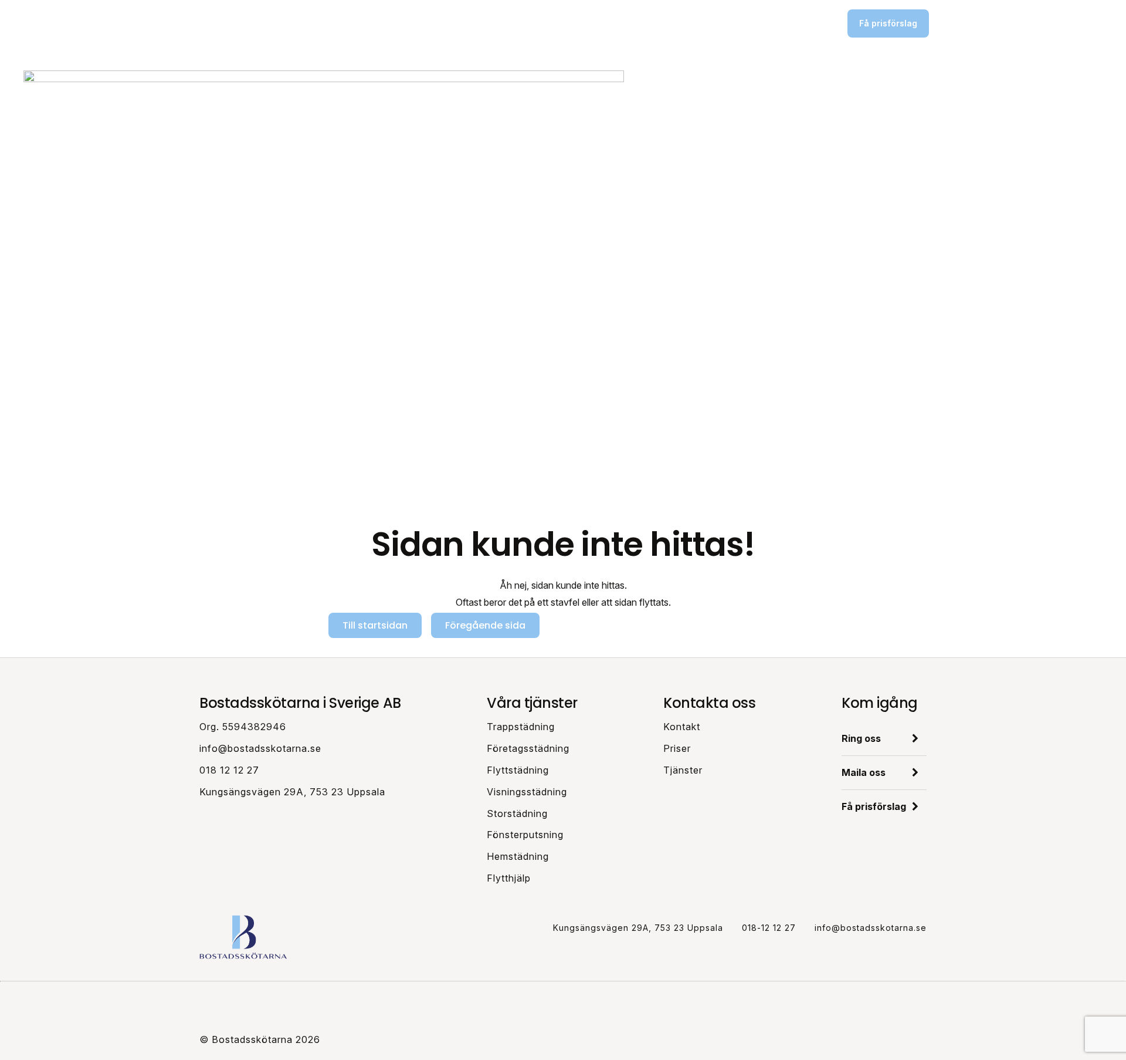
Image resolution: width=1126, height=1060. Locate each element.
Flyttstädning (518, 770)
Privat (501, 23)
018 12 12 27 (229, 770)
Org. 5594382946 (242, 726)
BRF (587, 23)
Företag (546, 23)
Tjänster (683, 770)
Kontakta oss (797, 23)
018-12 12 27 (769, 928)
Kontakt (681, 726)
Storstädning (517, 813)
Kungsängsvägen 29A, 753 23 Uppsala (292, 792)
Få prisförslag (888, 23)
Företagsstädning (528, 748)
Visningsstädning (527, 792)
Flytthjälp (509, 878)
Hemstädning (518, 856)
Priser (624, 23)
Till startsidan (375, 625)
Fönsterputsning (525, 834)
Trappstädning (521, 726)
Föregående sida (485, 625)
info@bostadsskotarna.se (260, 748)
